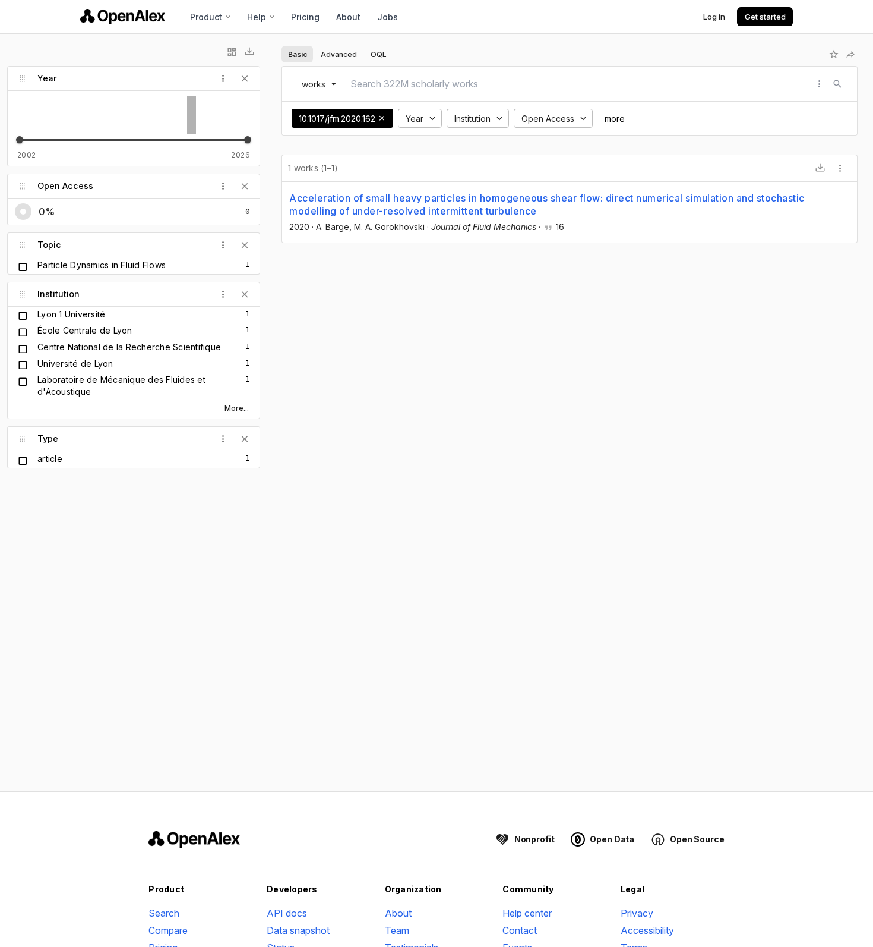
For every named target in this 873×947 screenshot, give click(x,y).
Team (397, 930)
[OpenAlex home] (122, 16)
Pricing (305, 17)
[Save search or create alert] (833, 54)
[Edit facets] (231, 51)
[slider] (19, 139)
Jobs (387, 17)
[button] (382, 118)
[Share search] (850, 54)
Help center (527, 913)
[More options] (840, 168)
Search (163, 913)
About (348, 17)
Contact (519, 930)
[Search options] (819, 83)
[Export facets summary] (249, 51)
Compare (168, 930)
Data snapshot (298, 930)
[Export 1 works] (820, 168)
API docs (287, 913)
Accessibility (647, 930)
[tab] (297, 54)
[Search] (837, 83)
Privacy (637, 913)
